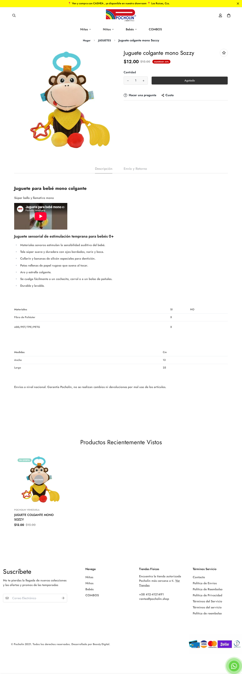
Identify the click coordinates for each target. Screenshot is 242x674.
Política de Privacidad (207, 595)
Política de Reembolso (208, 589)
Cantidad (130, 72)
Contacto (199, 577)
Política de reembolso (207, 613)
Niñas (84, 29)
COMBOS (155, 29)
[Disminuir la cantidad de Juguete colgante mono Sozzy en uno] (128, 81)
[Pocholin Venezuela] (121, 15)
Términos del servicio (207, 607)
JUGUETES (104, 40)
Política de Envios (205, 583)
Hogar (87, 40)
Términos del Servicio (207, 601)
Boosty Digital (101, 644)
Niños (107, 29)
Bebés (130, 29)
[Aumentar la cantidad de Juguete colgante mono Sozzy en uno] (143, 81)
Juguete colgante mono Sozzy (34, 517)
